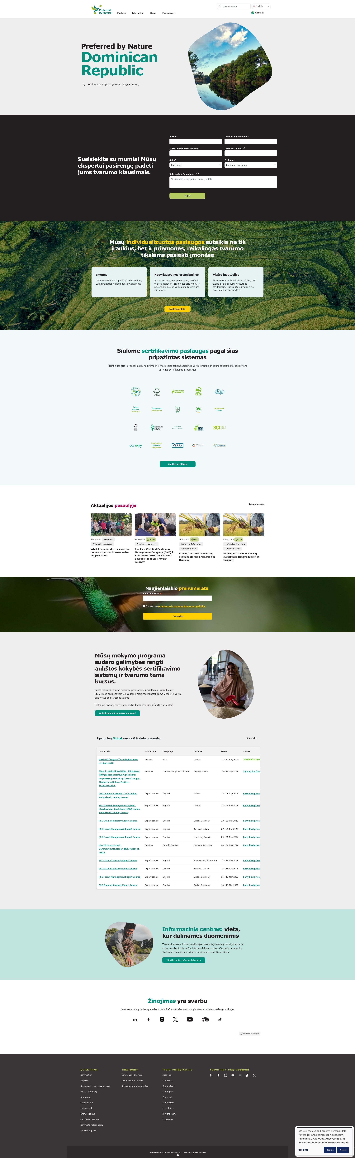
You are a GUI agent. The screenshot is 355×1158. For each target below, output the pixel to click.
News (153, 13)
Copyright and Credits (199, 1152)
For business (169, 13)
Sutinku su (152, 606)
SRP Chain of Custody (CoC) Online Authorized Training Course (118, 795)
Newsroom (85, 1097)
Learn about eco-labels (132, 1080)
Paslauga (229, 160)
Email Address (152, 593)
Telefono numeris (234, 148)
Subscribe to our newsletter (134, 1086)
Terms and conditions (156, 1152)
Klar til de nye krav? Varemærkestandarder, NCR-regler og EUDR (119, 848)
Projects (84, 1080)
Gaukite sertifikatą (177, 464)
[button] (99, 1069)
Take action (138, 13)
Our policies (168, 1102)
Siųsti (187, 195)
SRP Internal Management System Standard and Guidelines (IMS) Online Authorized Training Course (119, 809)
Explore (121, 13)
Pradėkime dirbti (177, 309)
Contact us (168, 1119)
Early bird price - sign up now (259, 793)
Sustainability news (188, 548)
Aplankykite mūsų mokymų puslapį (117, 713)
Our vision (167, 1080)
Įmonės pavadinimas (236, 136)
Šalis (172, 160)
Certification (86, 1075)
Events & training (88, 1091)
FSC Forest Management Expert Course (119, 829)
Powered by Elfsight (251, 1034)
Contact (259, 13)
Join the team (169, 1114)
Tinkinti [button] (303, 1149)
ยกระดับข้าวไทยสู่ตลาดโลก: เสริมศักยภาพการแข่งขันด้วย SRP (118, 761)
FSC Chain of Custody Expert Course (118, 821)
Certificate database (89, 1119)
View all (251, 738)
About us (167, 1075)
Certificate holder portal (91, 1125)
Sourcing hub (86, 1102)
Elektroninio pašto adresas (183, 148)
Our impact (168, 1091)
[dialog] (324, 1141)
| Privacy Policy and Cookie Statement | (177, 1152)
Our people (168, 1097)
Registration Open (252, 759)
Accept (343, 1150)
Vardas (173, 136)
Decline (330, 1150)
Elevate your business (131, 1075)
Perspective (108, 539)
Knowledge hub (87, 1114)
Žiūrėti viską (255, 504)
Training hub (86, 1108)
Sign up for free (251, 771)
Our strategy (169, 1086)
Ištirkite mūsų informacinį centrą (184, 960)
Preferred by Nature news (102, 544)
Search (219, 6)
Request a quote (88, 1130)
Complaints (168, 1108)
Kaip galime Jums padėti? (183, 174)
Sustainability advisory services (95, 1086)
